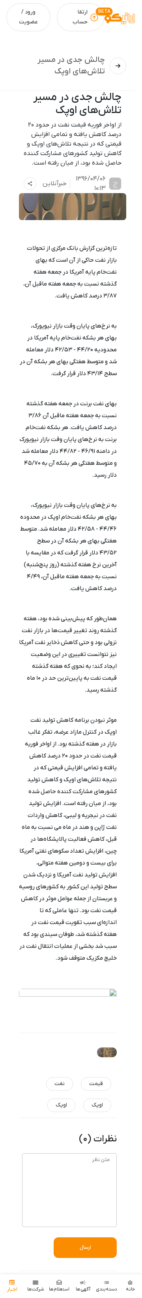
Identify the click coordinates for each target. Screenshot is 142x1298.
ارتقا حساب (80, 17)
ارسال (85, 1247)
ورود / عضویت (28, 17)
